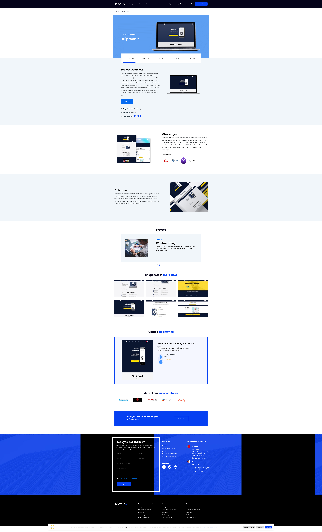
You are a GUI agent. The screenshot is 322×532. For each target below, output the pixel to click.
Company (132, 4)
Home (125, 35)
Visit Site (127, 101)
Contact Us (201, 4)
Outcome (161, 58)
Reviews (192, 58)
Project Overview (129, 58)
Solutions (158, 4)
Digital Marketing (182, 4)
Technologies (169, 4)
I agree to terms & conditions (128, 478)
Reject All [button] (260, 527)
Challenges (145, 58)
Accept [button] (268, 527)
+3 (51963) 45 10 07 (200, 458)
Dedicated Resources (146, 4)
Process (177, 58)
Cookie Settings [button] (249, 527)
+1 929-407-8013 (170, 448)
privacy (204, 527)
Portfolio (133, 35)
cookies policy (213, 527)
